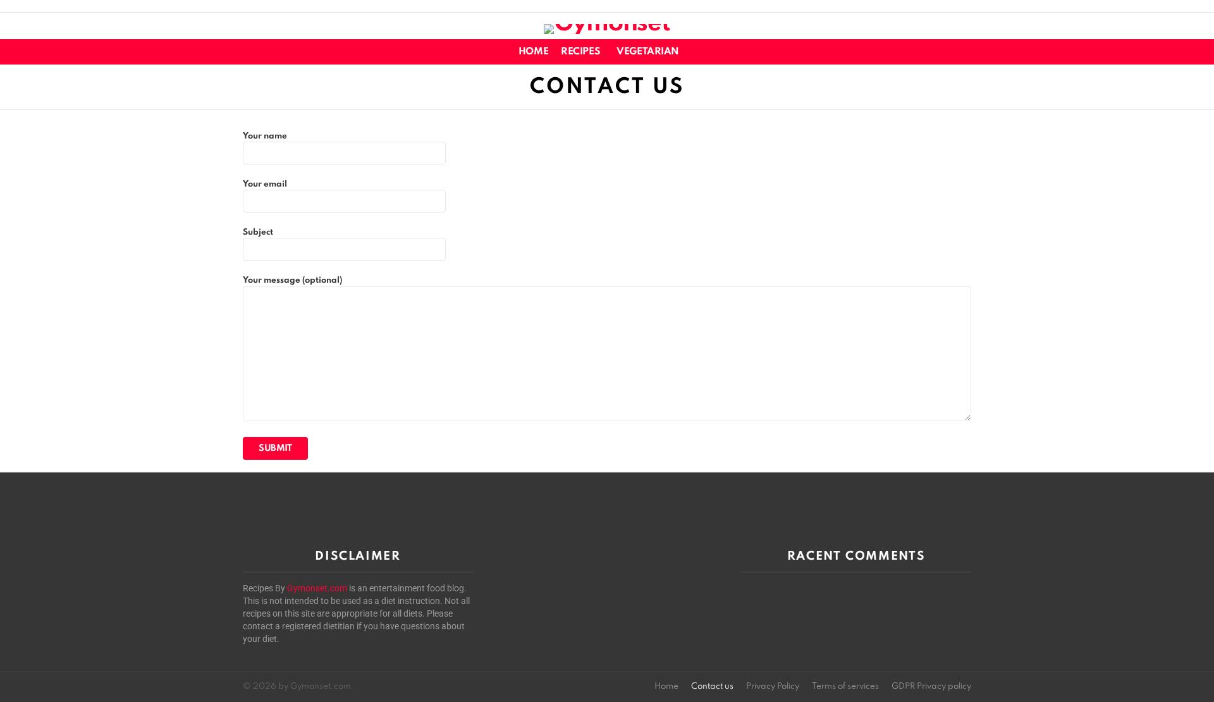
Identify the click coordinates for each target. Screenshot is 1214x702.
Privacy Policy (772, 686)
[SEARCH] (963, 52)
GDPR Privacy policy (931, 686)
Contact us (712, 686)
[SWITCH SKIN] (942, 52)
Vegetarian (647, 52)
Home (533, 52)
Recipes (580, 52)
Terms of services (845, 686)
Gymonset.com (317, 588)
